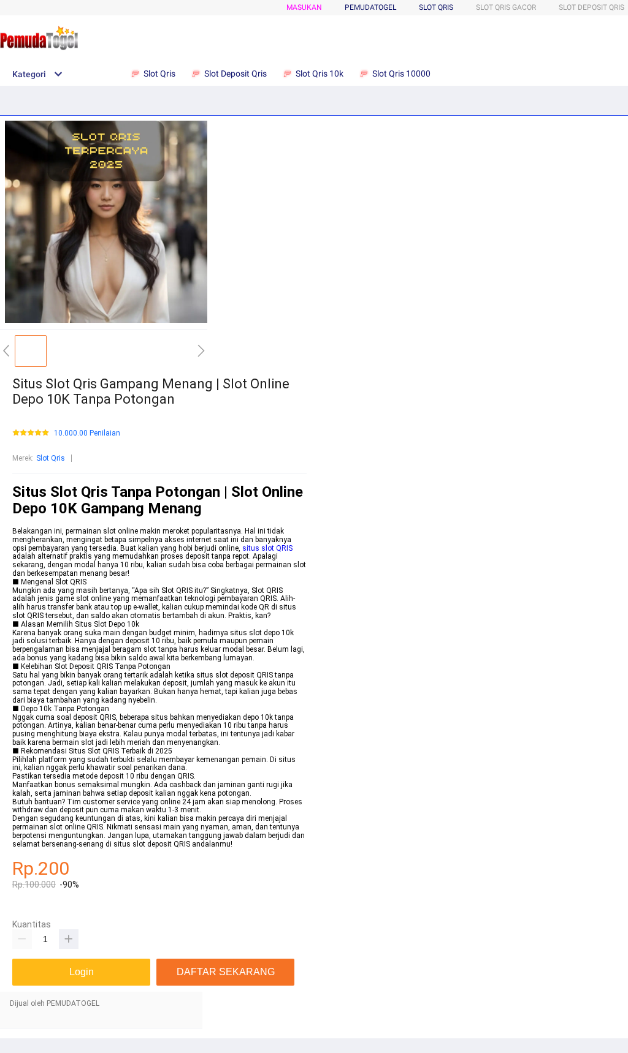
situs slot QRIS (267, 548)
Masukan (304, 7)
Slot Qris (436, 7)
